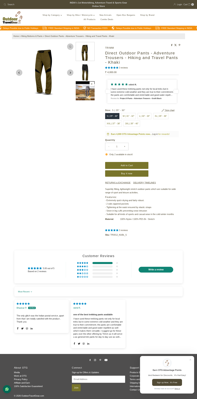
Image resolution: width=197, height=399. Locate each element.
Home (16, 36)
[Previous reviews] (108, 91)
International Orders (139, 386)
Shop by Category (52, 15)
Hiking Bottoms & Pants (31, 36)
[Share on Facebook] (172, 45)
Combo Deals (107, 19)
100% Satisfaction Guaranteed (28, 386)
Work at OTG (20, 376)
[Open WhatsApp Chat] (7, 389)
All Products (90, 19)
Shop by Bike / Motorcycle (80, 15)
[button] (112, 67)
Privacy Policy (21, 379)
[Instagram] (95, 360)
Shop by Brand (147, 15)
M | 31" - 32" (128, 116)
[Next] (70, 72)
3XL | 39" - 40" (131, 123)
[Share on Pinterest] (179, 45)
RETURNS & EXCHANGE (118, 182)
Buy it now (126, 173)
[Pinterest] (100, 360)
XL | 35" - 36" (161, 116)
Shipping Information (139, 383)
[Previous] (19, 72)
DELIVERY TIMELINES (144, 182)
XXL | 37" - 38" (113, 123)
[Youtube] (106, 360)
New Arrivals (106, 15)
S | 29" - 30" (112, 116)
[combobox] (33, 4)
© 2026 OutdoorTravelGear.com (29, 396)
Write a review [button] (156, 269)
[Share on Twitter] (175, 45)
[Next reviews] (176, 91)
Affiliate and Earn (22, 383)
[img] (23, 303)
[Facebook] (90, 360)
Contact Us (135, 389)
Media (17, 372)
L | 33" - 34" (144, 116)
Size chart (169, 110)
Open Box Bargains (126, 15)
